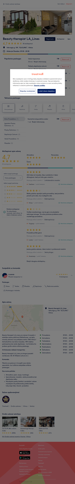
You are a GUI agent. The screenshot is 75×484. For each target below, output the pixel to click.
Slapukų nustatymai (27, 91)
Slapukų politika (39, 85)
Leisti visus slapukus (47, 91)
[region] (37, 82)
